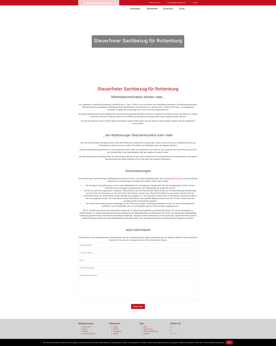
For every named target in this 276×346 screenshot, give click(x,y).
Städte (115, 333)
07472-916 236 (154, 3)
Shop (182, 8)
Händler (116, 329)
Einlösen (85, 331)
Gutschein (168, 8)
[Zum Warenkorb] (193, 8)
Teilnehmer (152, 8)
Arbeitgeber (117, 331)
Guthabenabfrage (88, 333)
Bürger (115, 327)
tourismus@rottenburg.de (176, 3)
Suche (195, 3)
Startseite (135, 8)
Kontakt (146, 333)
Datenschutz (148, 329)
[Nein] (273, 342)
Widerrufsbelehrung (151, 331)
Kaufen (84, 329)
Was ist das (86, 327)
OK (229, 342)
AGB (145, 327)
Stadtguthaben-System (173, 178)
